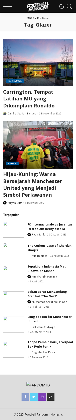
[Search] (68, 6)
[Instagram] (42, 397)
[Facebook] (25, 397)
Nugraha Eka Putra (43, 352)
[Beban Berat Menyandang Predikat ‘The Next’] (13, 299)
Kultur (12, 163)
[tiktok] (50, 397)
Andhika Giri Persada (44, 276)
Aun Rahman (40, 255)
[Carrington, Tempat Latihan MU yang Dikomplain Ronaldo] (38, 62)
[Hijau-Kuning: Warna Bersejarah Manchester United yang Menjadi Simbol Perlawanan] (38, 145)
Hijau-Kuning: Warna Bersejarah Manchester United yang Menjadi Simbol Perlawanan (32, 184)
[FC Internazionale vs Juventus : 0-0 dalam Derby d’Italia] (13, 230)
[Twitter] (34, 397)
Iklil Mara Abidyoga (43, 327)
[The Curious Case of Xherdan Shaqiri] (13, 251)
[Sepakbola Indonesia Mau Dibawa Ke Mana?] (13, 274)
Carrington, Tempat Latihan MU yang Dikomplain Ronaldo (29, 98)
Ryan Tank (38, 234)
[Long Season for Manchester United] (13, 325)
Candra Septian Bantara (22, 113)
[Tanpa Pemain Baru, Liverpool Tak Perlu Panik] (13, 350)
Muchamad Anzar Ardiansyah (49, 301)
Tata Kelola (15, 80)
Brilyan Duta (15, 203)
